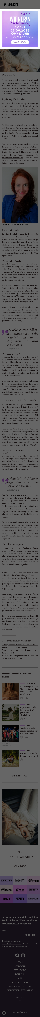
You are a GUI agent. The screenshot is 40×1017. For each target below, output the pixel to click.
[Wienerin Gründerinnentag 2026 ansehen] (20, 29)
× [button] (38, 10)
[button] (4, 1013)
